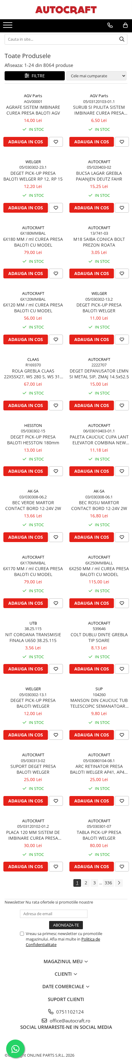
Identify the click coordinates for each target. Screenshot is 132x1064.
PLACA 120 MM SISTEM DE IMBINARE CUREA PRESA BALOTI (33, 835)
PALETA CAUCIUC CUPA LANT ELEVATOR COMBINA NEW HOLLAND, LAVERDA (99, 440)
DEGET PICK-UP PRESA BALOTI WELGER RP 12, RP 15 (33, 176)
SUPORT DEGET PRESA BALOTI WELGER (33, 769)
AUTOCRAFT (99, 161)
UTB (33, 623)
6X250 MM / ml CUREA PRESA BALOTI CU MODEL (99, 571)
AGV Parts (33, 95)
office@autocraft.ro (69, 1021)
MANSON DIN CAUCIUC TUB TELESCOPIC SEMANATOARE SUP (99, 703)
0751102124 (69, 1012)
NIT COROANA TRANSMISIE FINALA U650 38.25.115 (33, 637)
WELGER (33, 161)
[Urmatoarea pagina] (119, 883)
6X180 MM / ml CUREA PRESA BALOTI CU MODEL (33, 242)
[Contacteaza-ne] (110, 25)
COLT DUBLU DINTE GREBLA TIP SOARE (99, 637)
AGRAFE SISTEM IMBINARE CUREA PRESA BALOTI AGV (33, 110)
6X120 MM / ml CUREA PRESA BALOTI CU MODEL (33, 308)
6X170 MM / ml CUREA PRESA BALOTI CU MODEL (33, 571)
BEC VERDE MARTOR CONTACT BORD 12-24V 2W (33, 505)
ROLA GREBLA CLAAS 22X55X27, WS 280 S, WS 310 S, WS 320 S (33, 374)
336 (108, 883)
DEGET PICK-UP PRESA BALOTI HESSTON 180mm (33, 440)
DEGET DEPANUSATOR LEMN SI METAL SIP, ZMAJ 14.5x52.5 (99, 374)
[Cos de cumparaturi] (125, 25)
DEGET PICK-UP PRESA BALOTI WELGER (99, 308)
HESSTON (33, 425)
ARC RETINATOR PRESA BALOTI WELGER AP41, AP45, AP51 (99, 769)
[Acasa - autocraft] (66, 10)
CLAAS (33, 359)
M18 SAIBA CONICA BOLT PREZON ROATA (99, 242)
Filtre (37, 76)
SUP (99, 689)
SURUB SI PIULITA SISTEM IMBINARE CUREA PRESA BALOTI (99, 110)
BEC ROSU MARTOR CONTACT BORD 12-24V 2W (99, 505)
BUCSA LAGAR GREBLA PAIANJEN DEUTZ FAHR (99, 176)
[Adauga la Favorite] (56, 142)
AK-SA (33, 491)
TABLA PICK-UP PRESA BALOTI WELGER (99, 835)
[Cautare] (121, 39)
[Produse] (8, 26)
